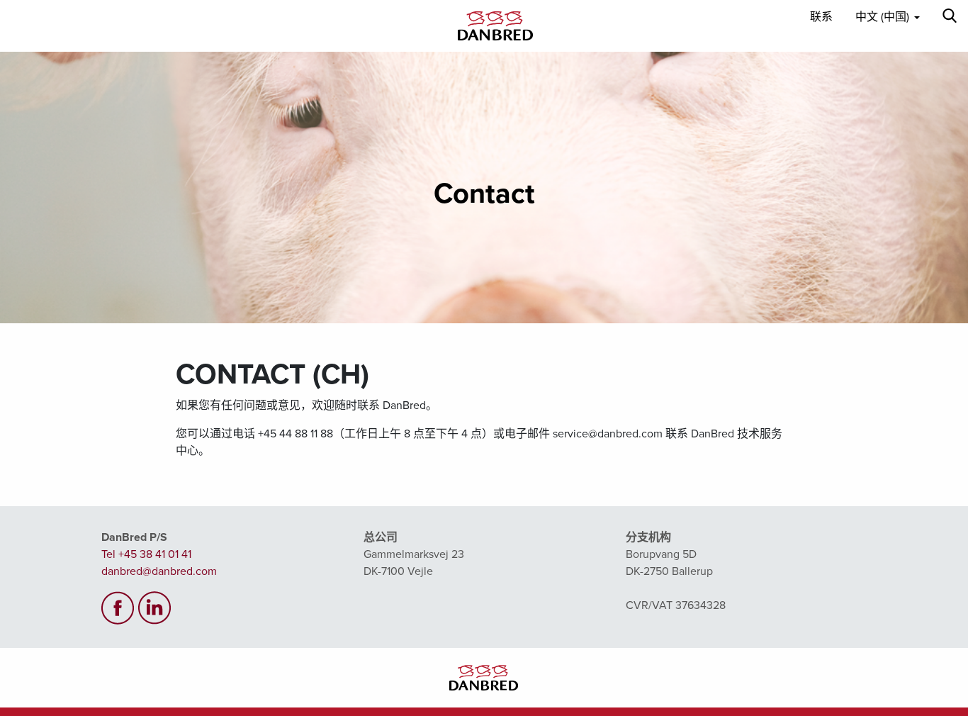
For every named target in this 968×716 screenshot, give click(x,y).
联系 (821, 17)
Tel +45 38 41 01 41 (146, 554)
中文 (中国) (882, 17)
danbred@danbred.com (159, 571)
